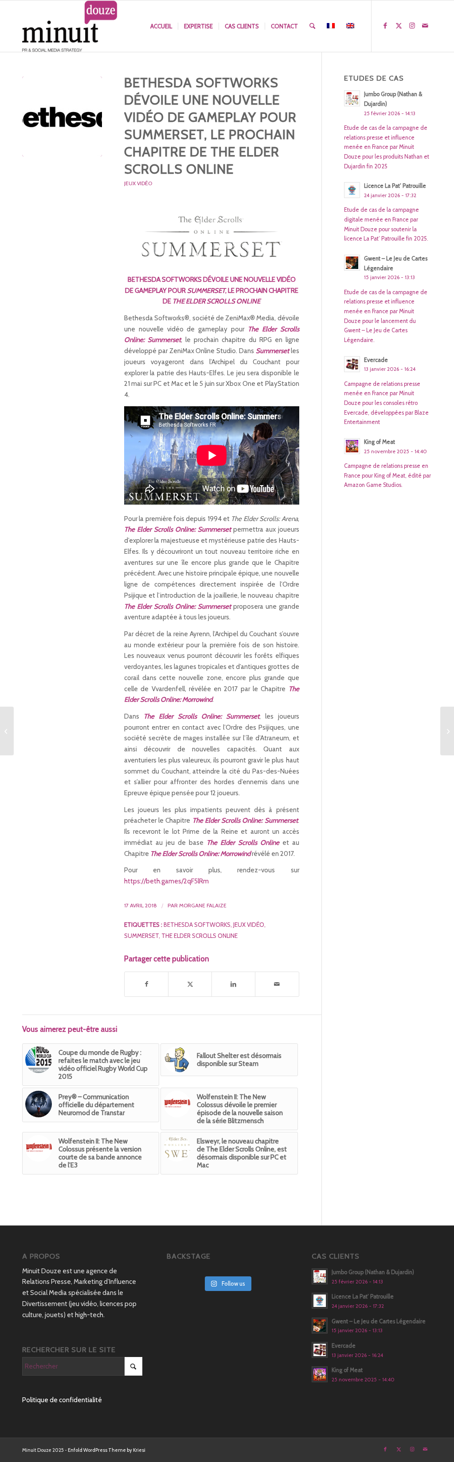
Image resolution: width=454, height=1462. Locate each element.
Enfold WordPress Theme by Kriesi (106, 1450)
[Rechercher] (312, 26)
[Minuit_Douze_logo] (69, 26)
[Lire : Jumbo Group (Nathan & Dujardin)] (352, 98)
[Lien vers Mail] (425, 25)
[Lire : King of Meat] (352, 446)
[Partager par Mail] (276, 984)
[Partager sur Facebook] (146, 984)
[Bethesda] (62, 116)
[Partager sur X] (189, 984)
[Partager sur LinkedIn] (233, 984)
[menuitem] (161, 26)
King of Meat (379, 442)
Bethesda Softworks (197, 924)
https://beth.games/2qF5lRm (166, 881)
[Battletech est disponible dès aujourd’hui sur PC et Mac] (447, 731)
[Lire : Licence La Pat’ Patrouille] (352, 190)
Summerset (141, 935)
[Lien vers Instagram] (412, 25)
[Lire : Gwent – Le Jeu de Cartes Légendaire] (352, 263)
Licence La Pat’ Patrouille (395, 186)
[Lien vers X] (398, 25)
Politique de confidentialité (62, 1400)
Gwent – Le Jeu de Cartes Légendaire (379, 1321)
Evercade (376, 360)
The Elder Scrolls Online (199, 935)
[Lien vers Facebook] (385, 25)
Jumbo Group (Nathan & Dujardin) (373, 1272)
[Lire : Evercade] (352, 364)
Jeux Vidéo (138, 183)
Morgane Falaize (203, 905)
